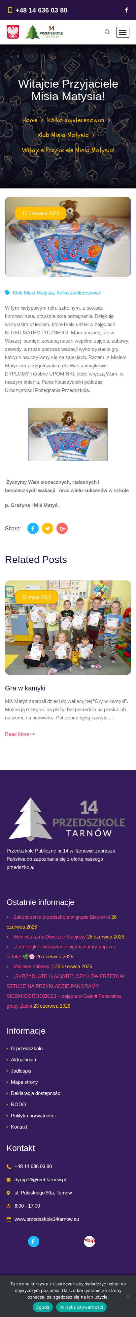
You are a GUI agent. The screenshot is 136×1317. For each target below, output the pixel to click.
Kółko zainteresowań (75, 120)
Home (30, 120)
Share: (13, 528)
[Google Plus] (62, 528)
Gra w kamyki (25, 688)
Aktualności (23, 1059)
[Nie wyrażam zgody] (127, 1296)
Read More (17, 734)
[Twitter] (47, 528)
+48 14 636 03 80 (41, 10)
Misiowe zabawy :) (34, 966)
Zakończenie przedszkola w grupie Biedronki (62, 917)
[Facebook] (126, 10)
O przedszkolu (27, 1048)
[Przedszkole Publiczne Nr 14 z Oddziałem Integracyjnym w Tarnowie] (35, 32)
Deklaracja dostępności (36, 1093)
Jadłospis (21, 1071)
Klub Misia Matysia (63, 134)
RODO (18, 1104)
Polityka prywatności (33, 1115)
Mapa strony (24, 1082)
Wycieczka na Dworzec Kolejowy (50, 936)
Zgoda (42, 1307)
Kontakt (19, 1127)
